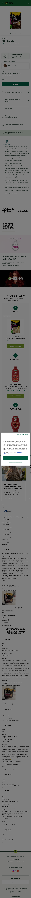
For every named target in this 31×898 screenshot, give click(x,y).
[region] (15, 449)
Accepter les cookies (15, 458)
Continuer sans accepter (23, 434)
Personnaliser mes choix (15, 462)
